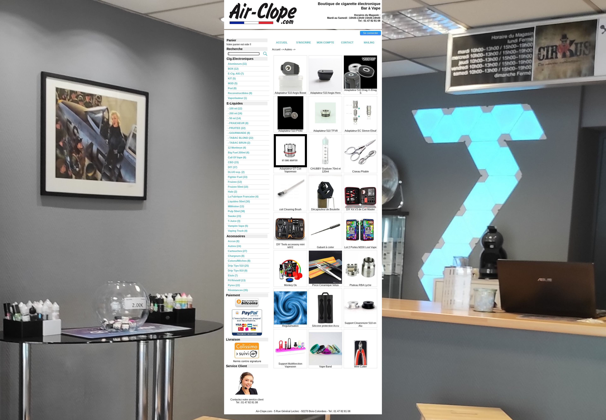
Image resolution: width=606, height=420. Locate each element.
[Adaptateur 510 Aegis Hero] (325, 90)
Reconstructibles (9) (240, 93)
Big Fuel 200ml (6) (238, 152)
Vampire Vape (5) (238, 226)
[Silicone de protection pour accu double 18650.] (325, 323)
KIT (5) (232, 78)
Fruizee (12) (235, 182)
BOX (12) (233, 68)
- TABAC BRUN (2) (239, 142)
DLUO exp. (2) (236, 172)
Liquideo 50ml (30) (239, 201)
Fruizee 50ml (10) (238, 186)
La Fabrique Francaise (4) (243, 196)
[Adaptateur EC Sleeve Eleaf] (360, 128)
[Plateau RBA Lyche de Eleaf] (360, 283)
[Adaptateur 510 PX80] (290, 128)
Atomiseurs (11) (237, 64)
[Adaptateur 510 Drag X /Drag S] (360, 87)
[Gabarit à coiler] (325, 245)
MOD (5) (232, 83)
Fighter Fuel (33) (237, 177)
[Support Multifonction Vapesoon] (290, 361)
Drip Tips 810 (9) (237, 270)
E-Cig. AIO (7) (236, 73)
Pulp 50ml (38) (236, 211)
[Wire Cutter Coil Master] (360, 364)
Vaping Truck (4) (237, 230)
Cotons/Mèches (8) (239, 260)
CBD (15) (233, 162)
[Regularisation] (290, 323)
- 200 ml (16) (235, 113)
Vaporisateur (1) (237, 98)
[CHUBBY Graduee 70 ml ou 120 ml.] (325, 166)
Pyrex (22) (234, 285)
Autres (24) (234, 246)
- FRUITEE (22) (236, 128)
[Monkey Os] (290, 283)
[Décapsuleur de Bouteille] (325, 207)
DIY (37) (232, 167)
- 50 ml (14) (234, 118)
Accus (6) (233, 241)
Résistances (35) (238, 290)
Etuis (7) (233, 275)
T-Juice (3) (234, 221)
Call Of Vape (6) (237, 157)
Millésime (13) (236, 206)
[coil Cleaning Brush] (290, 207)
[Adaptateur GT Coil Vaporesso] (290, 166)
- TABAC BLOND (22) (240, 138)
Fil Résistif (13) (236, 280)
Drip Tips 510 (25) (238, 265)
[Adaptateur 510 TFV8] (325, 128)
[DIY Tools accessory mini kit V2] (290, 242)
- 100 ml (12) (235, 108)
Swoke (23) (234, 216)
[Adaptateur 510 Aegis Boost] (290, 90)
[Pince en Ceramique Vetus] (325, 283)
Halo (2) (232, 191)
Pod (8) (232, 88)
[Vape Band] (325, 364)
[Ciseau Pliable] (360, 169)
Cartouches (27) (237, 251)
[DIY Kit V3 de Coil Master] (360, 207)
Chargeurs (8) (236, 256)
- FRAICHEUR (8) (238, 123)
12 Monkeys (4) (237, 147)
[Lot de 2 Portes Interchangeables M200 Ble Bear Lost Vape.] (360, 245)
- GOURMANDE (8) (239, 133)
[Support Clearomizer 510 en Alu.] (360, 320)
